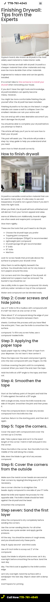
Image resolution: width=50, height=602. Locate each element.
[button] (40, 3)
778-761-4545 (22, 597)
